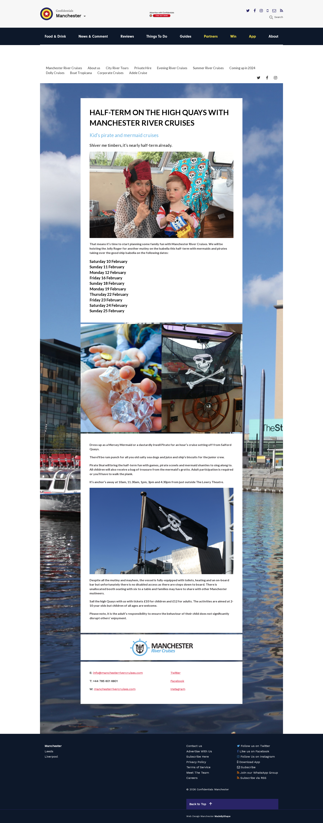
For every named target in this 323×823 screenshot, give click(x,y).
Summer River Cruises (208, 68)
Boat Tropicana (81, 73)
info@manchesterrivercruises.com (118, 673)
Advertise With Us (199, 751)
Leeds (49, 751)
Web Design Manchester (200, 816)
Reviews (127, 36)
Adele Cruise (138, 73)
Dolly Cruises (55, 73)
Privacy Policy (196, 762)
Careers (192, 778)
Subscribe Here (197, 756)
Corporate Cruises (110, 73)
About (273, 36)
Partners (211, 36)
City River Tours (117, 68)
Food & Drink (55, 36)
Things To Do (156, 36)
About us (94, 68)
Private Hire (142, 68)
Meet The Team (197, 772)
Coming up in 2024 (242, 68)
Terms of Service (198, 767)
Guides (185, 36)
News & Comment (93, 36)
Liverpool (51, 756)
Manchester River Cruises (64, 68)
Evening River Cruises (172, 68)
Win (233, 36)
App (252, 36)
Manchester (53, 746)
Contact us (194, 746)
